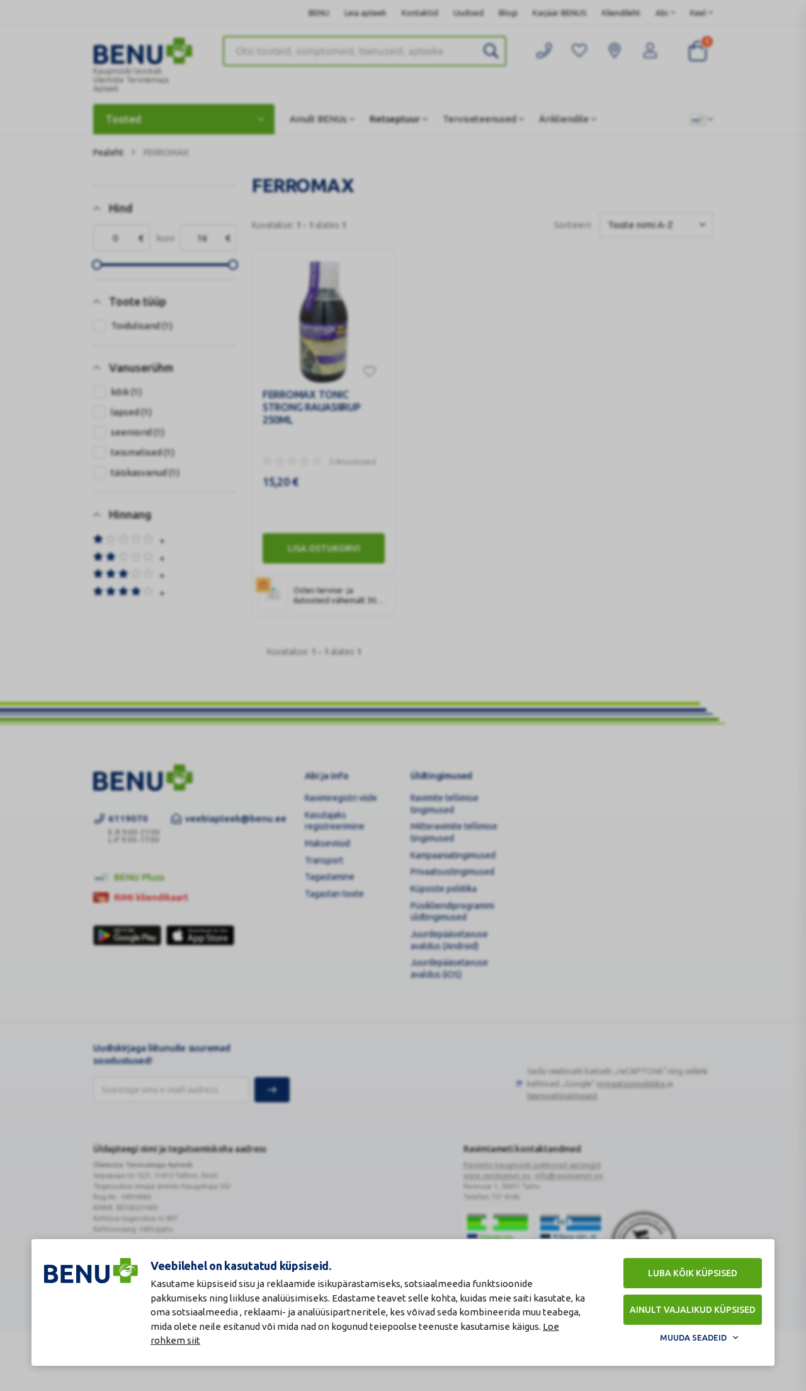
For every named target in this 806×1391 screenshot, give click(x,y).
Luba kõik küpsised (692, 1273)
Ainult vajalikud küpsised (693, 1310)
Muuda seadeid (693, 1337)
